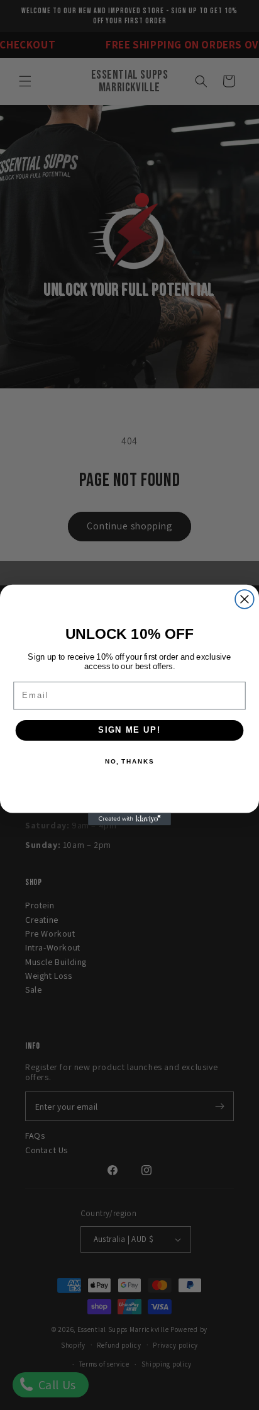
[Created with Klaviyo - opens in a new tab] (129, 819)
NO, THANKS (129, 761)
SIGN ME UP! (129, 730)
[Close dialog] (244, 599)
